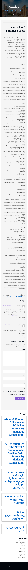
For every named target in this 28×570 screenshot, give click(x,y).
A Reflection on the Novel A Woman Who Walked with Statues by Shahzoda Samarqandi (14, 453)
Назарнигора (21, 554)
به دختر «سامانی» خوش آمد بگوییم (14, 515)
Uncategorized (21, 557)
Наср (23, 552)
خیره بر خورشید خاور (14, 528)
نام (24, 368)
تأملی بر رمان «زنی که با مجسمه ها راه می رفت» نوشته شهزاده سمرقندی (14, 479)
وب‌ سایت (22, 382)
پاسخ (24, 319)
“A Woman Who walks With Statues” (14, 499)
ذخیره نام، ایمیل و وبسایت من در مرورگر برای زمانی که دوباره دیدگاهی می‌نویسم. (14, 393)
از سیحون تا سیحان (20, 542)
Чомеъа (22, 545)
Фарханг (22, 548)
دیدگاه (23, 349)
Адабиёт (22, 555)
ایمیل (23, 375)
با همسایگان (21, 540)
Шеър (22, 543)
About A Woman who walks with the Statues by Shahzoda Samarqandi (14, 426)
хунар (22, 546)
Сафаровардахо (20, 551)
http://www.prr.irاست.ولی (13, 315)
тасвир (22, 549)
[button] (21, 2)
